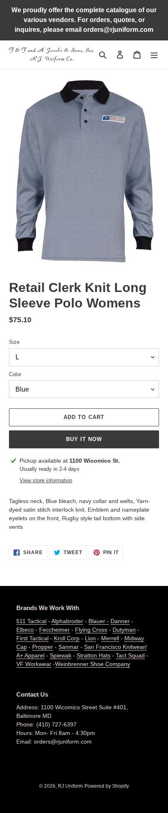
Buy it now (84, 439)
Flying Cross (91, 629)
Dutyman (124, 629)
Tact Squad (130, 655)
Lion (90, 638)
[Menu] (154, 54)
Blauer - (98, 621)
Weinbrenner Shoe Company (92, 664)
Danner (120, 621)
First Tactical (32, 638)
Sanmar (68, 647)
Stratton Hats (94, 655)
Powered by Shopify (106, 786)
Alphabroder (67, 621)
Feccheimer (54, 629)
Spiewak (60, 655)
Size (14, 342)
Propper (42, 647)
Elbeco (25, 629)
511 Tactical (31, 621)
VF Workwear (33, 664)
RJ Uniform (70, 786)
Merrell (110, 638)
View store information (46, 480)
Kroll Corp (67, 638)
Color (15, 374)
